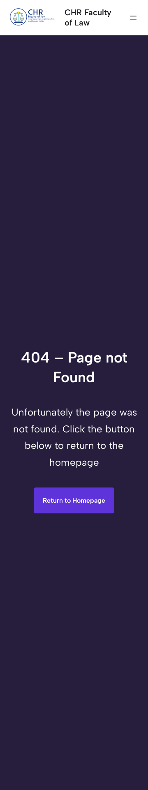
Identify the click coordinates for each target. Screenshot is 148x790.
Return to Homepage (74, 500)
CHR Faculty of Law (88, 17)
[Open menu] (133, 18)
